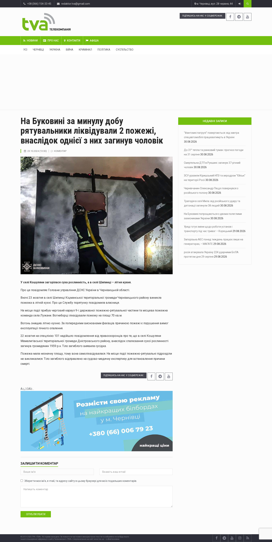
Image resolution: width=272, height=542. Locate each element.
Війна (69, 49)
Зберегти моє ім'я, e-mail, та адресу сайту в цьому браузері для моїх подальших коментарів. (80, 480)
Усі (25, 49)
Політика (104, 49)
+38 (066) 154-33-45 (38, 3)
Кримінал (85, 49)
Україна (54, 49)
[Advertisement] (136, 82)
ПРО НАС (53, 40)
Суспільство (124, 49)
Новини (32, 40)
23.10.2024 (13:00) (37, 151)
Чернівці (38, 49)
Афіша (94, 40)
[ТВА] (69, 22)
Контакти (73, 40)
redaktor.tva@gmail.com (75, 3)
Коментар (60, 151)
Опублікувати (35, 514)
